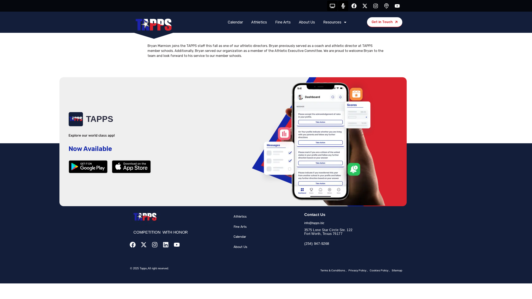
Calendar (235, 22)
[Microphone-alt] (343, 6)
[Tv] (332, 6)
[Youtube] (397, 6)
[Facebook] (354, 6)
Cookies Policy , (380, 270)
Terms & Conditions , (333, 270)
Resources (332, 22)
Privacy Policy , (358, 270)
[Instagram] (375, 6)
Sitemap (397, 270)
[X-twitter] (365, 6)
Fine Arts (283, 22)
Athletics (259, 22)
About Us (307, 22)
